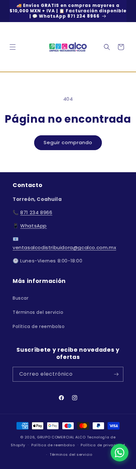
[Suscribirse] (116, 374)
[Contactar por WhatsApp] (119, 452)
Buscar (21, 298)
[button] (13, 47)
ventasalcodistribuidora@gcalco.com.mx (64, 247)
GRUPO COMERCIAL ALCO (61, 437)
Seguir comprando (68, 142)
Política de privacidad (103, 445)
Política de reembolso (39, 326)
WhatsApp (33, 225)
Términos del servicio (38, 312)
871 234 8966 (36, 212)
